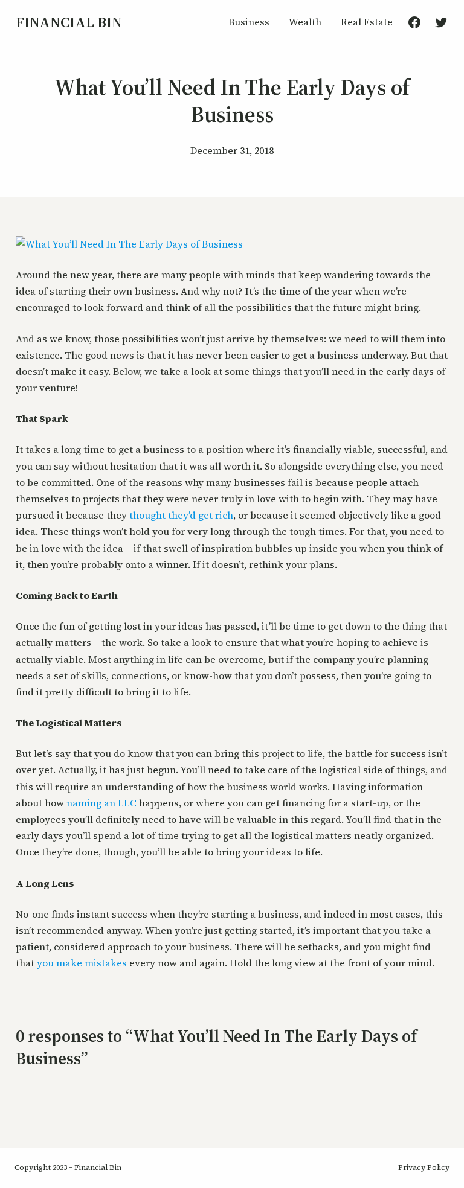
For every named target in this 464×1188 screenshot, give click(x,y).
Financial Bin (69, 22)
